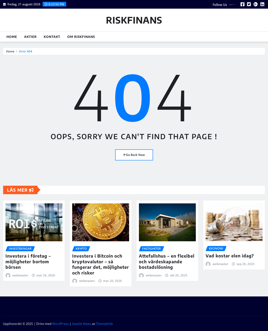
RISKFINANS (134, 20)
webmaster (20, 275)
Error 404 (25, 51)
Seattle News (81, 324)
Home (11, 37)
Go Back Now (135, 155)
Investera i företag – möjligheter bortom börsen (28, 261)
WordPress (60, 324)
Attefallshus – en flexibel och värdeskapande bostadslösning (166, 261)
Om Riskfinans (81, 37)
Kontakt (52, 37)
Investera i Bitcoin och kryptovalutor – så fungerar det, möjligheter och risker (100, 264)
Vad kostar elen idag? (230, 255)
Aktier (30, 37)
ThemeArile (104, 324)
